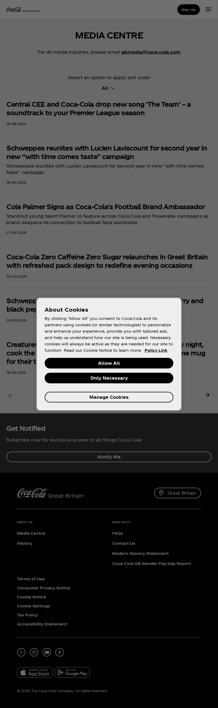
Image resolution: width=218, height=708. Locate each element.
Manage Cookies (109, 397)
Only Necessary (109, 377)
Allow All (109, 363)
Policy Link (156, 350)
